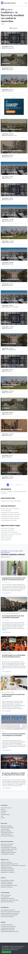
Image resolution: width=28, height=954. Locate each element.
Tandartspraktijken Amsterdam (9, 849)
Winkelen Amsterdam (6, 862)
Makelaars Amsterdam (7, 887)
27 (19, 485)
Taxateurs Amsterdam (6, 883)
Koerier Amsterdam (6, 510)
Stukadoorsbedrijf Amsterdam (8, 852)
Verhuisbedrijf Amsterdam (7, 854)
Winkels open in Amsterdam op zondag (11, 534)
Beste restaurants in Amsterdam (9, 532)
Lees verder (6, 593)
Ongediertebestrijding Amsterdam (9, 931)
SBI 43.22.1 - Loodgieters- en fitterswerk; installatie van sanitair (13, 492)
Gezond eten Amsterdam (7, 836)
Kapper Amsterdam (6, 831)
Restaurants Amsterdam (7, 844)
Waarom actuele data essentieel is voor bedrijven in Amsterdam (13, 734)
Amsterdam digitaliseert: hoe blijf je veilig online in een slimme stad (13, 774)
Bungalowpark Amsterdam (8, 872)
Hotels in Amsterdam (6, 538)
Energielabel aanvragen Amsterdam (10, 518)
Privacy (3, 818)
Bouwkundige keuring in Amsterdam (10, 516)
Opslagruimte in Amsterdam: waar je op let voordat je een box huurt (14, 579)
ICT (3, 731)
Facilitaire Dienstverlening (11, 613)
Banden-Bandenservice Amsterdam (10, 913)
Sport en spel (6, 653)
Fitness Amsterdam (6, 539)
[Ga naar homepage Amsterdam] (8, 3)
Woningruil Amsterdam (7, 925)
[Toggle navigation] (25, 3)
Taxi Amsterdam (5, 829)
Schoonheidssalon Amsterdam (8, 847)
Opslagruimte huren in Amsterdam (10, 512)
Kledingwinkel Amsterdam (7, 898)
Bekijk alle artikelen (5, 557)
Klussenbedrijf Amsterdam (7, 880)
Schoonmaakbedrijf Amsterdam (9, 885)
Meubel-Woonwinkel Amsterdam (9, 864)
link (9, 501)
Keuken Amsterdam (6, 895)
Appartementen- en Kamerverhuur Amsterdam (13, 865)
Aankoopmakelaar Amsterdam (9, 520)
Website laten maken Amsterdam (9, 900)
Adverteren (4, 811)
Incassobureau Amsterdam (8, 928)
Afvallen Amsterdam (6, 834)
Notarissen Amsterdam (7, 882)
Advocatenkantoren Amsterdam (9, 915)
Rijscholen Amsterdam (6, 826)
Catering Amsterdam (6, 846)
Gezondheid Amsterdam (7, 832)
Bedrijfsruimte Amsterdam (7, 929)
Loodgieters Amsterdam (7, 851)
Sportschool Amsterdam (7, 902)
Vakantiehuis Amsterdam (7, 870)
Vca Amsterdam (5, 897)
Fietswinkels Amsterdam (7, 827)
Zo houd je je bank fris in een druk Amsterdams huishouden (13, 616)
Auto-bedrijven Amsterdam (8, 910)
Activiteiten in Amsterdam (7, 530)
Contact (3, 809)
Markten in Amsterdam (7, 536)
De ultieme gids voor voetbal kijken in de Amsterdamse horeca (13, 656)
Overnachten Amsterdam (7, 869)
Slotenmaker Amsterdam (7, 916)
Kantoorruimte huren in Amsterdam (10, 508)
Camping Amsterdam (6, 867)
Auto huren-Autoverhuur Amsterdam (10, 911)
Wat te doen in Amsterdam (8, 528)
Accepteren (6, 952)
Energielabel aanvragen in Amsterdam (11, 514)
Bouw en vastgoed (8, 692)
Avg (2, 816)
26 (17, 485)
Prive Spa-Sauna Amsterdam (8, 926)
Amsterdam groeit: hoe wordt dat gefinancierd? (13, 695)
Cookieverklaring (5, 814)
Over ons (3, 813)
